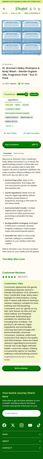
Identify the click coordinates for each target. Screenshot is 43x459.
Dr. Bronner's (7, 64)
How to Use (19, 153)
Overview (7, 153)
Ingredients (13, 100)
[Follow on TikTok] (39, 425)
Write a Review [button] (21, 368)
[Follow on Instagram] (21, 425)
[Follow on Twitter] (13, 425)
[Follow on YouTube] (30, 425)
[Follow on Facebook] (4, 425)
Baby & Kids (16, 13)
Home (4, 13)
